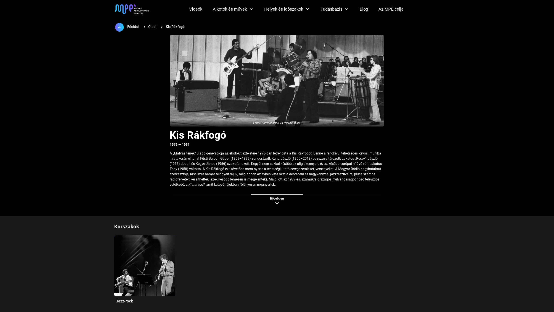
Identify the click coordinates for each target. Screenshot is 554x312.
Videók (195, 9)
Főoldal (133, 27)
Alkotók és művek (230, 9)
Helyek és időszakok (283, 9)
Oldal (152, 27)
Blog (364, 9)
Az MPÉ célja (391, 9)
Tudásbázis (331, 9)
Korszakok (126, 227)
